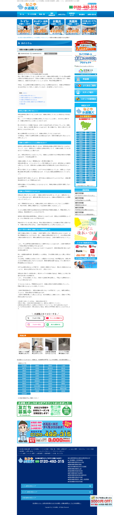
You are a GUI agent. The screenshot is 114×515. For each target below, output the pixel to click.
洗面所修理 (47, 453)
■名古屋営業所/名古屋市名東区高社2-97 (79, 458)
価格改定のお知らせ (81, 205)
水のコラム (62, 14)
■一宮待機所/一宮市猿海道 (75, 460)
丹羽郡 (24, 391)
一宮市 (63, 365)
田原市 (50, 383)
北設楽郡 (24, 393)
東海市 (37, 378)
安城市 (24, 373)
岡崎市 (50, 365)
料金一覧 (42, 14)
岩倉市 (63, 381)
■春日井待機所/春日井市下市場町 (77, 466)
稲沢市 (63, 375)
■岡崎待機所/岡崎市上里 (74, 468)
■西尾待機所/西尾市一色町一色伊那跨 (78, 479)
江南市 (37, 375)
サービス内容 (32, 14)
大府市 (50, 378)
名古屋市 (24, 365)
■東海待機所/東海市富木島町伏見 (77, 475)
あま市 (24, 388)
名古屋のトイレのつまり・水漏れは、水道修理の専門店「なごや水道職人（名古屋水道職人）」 (44, 359)
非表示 (24, 93)
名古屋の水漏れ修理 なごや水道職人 (29, 449)
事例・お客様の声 (52, 14)
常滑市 (24, 375)
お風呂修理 (39, 453)
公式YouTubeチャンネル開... (83, 200)
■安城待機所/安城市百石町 (75, 470)
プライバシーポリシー (58, 451)
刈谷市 (50, 370)
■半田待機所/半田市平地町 (75, 481)
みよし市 (63, 386)
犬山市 (63, 373)
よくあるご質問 (73, 449)
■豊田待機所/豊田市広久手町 (76, 462)
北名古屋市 (37, 386)
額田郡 (63, 391)
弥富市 (50, 386)
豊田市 (63, 370)
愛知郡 (50, 388)
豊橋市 (37, 365)
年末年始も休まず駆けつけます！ (84, 209)
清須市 (24, 386)
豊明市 (24, 383)
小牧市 (50, 375)
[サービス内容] (29, 14)
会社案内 (82, 14)
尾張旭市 (37, 381)
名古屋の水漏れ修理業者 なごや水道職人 (29, 37)
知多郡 (50, 391)
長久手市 (37, 388)
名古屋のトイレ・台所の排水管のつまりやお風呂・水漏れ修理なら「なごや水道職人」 (57, 503)
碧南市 (37, 370)
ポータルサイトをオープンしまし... (85, 195)
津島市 (24, 370)
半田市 (37, 368)
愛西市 (63, 383)
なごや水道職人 (54, 507)
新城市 (24, 378)
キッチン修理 (30, 453)
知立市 (24, 381)
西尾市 (37, 373)
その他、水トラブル (57, 453)
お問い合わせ (92, 14)
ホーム (22, 14)
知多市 (63, 378)
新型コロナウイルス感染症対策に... (85, 214)
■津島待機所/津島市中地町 (75, 477)
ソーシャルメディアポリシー (43, 451)
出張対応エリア (72, 14)
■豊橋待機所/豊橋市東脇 (74, 464)
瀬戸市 (24, 368)
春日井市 (50, 368)
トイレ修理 (22, 453)
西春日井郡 (63, 388)
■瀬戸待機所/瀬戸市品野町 (75, 473)
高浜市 (50, 381)
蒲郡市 (50, 373)
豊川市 (63, 368)
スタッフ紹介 (90, 449)
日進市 (37, 383)
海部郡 (37, 391)
